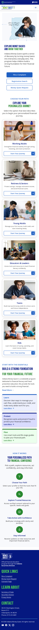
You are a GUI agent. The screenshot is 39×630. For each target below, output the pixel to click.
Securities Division (7, 595)
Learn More (8, 408)
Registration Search (19, 81)
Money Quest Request (19, 88)
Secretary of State (7, 592)
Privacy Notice (6, 597)
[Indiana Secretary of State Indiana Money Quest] (8, 2)
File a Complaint (19, 75)
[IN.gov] (35, 2)
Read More (7, 390)
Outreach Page (6, 581)
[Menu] (36, 7)
